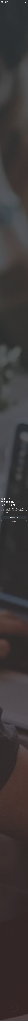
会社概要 (14, 521)
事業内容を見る (14, 517)
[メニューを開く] (25, 2)
